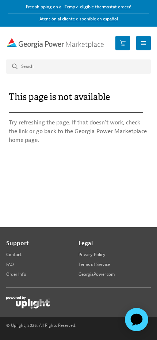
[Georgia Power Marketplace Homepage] (55, 43)
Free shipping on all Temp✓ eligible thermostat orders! (78, 7)
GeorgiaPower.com (96, 274)
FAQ (10, 264)
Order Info (16, 274)
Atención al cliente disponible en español (78, 19)
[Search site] (78, 66)
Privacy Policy (92, 255)
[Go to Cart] (122, 43)
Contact (14, 255)
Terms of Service (94, 264)
